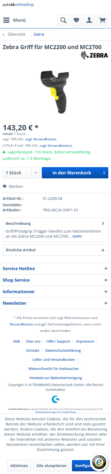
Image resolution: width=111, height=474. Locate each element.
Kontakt (32, 350)
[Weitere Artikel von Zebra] (94, 55)
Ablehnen (19, 465)
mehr (76, 236)
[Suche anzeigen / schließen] (62, 20)
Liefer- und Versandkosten (53, 359)
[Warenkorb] (102, 20)
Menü (19, 20)
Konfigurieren (88, 465)
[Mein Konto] (89, 20)
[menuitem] (14, 20)
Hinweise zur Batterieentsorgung (55, 377)
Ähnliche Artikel (21, 249)
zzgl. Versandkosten (41, 139)
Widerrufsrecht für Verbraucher (53, 368)
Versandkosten (21, 324)
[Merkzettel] (76, 20)
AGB (16, 341)
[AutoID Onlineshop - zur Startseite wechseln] (18, 7)
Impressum (85, 341)
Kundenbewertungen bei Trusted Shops (55, 411)
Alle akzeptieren (51, 465)
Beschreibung (18, 223)
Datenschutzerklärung (63, 350)
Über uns (33, 341)
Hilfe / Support (58, 341)
